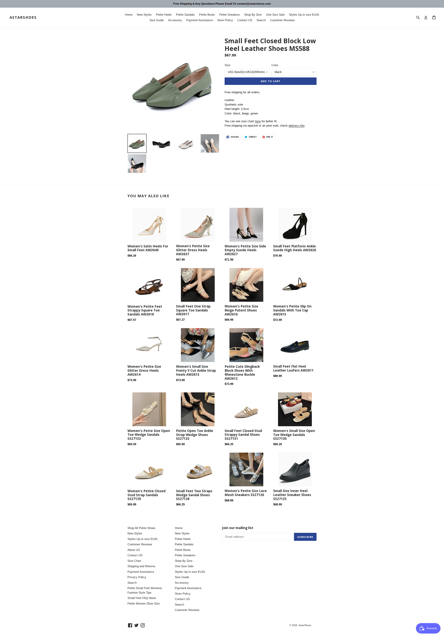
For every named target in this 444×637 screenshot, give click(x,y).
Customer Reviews (282, 20)
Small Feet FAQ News (141, 598)
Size (227, 65)
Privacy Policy (136, 577)
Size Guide (157, 20)
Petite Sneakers (229, 14)
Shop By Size (253, 14)
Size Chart (134, 561)
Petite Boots (207, 14)
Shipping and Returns (141, 566)
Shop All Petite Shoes (141, 528)
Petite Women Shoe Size (143, 603)
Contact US (244, 20)
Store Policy (225, 20)
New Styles (144, 14)
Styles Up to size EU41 (304, 14)
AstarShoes (23, 17)
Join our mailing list (237, 528)
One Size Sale (275, 14)
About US (133, 550)
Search (261, 20)
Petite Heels (164, 14)
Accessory (175, 20)
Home (129, 14)
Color (274, 65)
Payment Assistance (199, 20)
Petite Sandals (185, 14)
